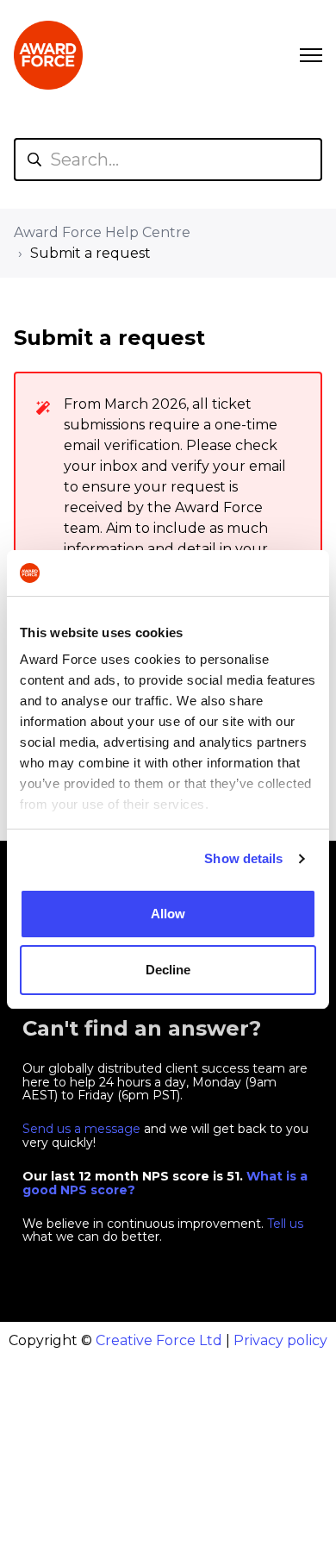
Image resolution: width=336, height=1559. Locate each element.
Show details (243, 858)
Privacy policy (280, 1340)
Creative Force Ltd (159, 1340)
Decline (168, 969)
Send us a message (81, 1128)
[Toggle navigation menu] (311, 55)
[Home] (48, 55)
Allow (168, 913)
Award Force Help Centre (102, 232)
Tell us (285, 1223)
